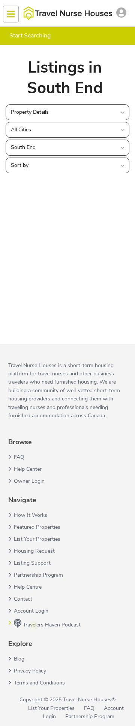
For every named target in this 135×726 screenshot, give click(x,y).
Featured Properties (37, 527)
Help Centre (28, 587)
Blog (19, 658)
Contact (23, 599)
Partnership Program (38, 575)
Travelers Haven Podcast (51, 624)
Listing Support (32, 563)
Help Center (28, 469)
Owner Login (29, 481)
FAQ (19, 457)
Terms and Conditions (39, 682)
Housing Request (34, 551)
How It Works (30, 515)
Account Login (31, 610)
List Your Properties (37, 539)
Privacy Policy (30, 670)
